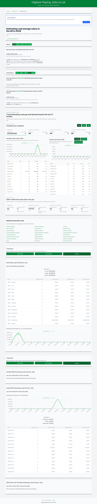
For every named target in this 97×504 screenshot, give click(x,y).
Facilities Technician (39, 238)
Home (8, 11)
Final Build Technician (67, 240)
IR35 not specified (78, 142)
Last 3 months (48, 253)
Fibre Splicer (37, 240)
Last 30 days (20, 253)
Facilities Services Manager (69, 236)
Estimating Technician (39, 226)
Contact (53, 500)
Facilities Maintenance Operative (41, 232)
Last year (77, 253)
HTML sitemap (48, 500)
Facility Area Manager (67, 238)
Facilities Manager (38, 234)
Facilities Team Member (11, 238)
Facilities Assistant (10, 230)
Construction (14, 11)
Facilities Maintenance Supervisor (70, 232)
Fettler (7, 240)
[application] (27, 150)
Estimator (65, 226)
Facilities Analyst (66, 228)
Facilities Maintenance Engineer (13, 232)
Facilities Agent (38, 228)
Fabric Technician (10, 228)
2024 (84, 125)
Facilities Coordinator (67, 230)
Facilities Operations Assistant (12, 236)
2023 (89, 125)
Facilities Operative (39, 236)
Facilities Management (11, 234)
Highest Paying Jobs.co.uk (48, 2)
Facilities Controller (39, 230)
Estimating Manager (10, 226)
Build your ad (86, 22)
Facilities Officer (66, 234)
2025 (79, 125)
